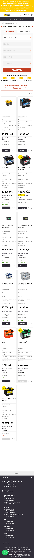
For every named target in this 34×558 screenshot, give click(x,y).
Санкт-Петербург (17, 15)
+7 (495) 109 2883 (9, 516)
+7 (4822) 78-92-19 (9, 537)
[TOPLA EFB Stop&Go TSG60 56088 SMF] (25, 218)
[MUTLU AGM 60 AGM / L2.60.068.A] (25, 160)
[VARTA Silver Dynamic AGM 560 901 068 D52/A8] (25, 276)
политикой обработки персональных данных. (18, 9)
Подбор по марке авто (23, 554)
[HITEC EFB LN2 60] (8, 160)
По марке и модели (9, 23)
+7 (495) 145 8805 (9, 511)
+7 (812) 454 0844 (9, 498)
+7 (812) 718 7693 (9, 504)
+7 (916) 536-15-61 (9, 523)
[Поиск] (28, 14)
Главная (2, 23)
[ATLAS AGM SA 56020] (8, 102)
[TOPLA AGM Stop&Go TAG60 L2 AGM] (8, 218)
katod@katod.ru (8, 491)
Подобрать (17, 70)
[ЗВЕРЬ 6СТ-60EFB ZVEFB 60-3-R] (8, 333)
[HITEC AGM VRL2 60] (25, 102)
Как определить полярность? (17, 76)
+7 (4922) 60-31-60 (9, 530)
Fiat (16, 23)
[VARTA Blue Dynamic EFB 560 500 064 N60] (8, 276)
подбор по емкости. (17, 556)
